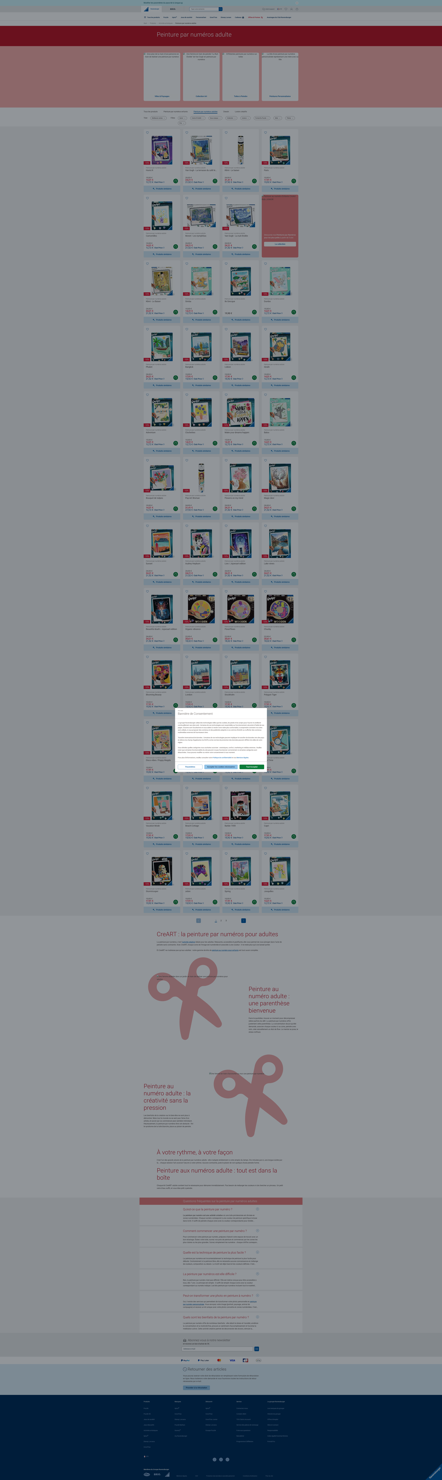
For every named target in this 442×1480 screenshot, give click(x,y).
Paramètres (190, 767)
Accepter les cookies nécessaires (221, 767)
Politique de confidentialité (222, 758)
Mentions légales (243, 758)
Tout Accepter (252, 767)
